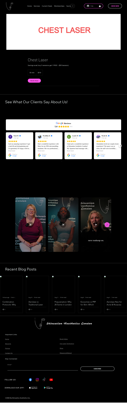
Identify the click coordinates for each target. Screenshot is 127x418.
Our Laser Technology (67, 344)
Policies (7, 348)
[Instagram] (37, 380)
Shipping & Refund (66, 353)
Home (7, 339)
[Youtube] (51, 380)
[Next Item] (107, 224)
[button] (37, 6)
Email (9, 365)
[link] (34, 81)
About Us (8, 344)
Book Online (64, 339)
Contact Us (9, 353)
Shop (61, 348)
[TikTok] (44, 380)
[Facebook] (30, 380)
